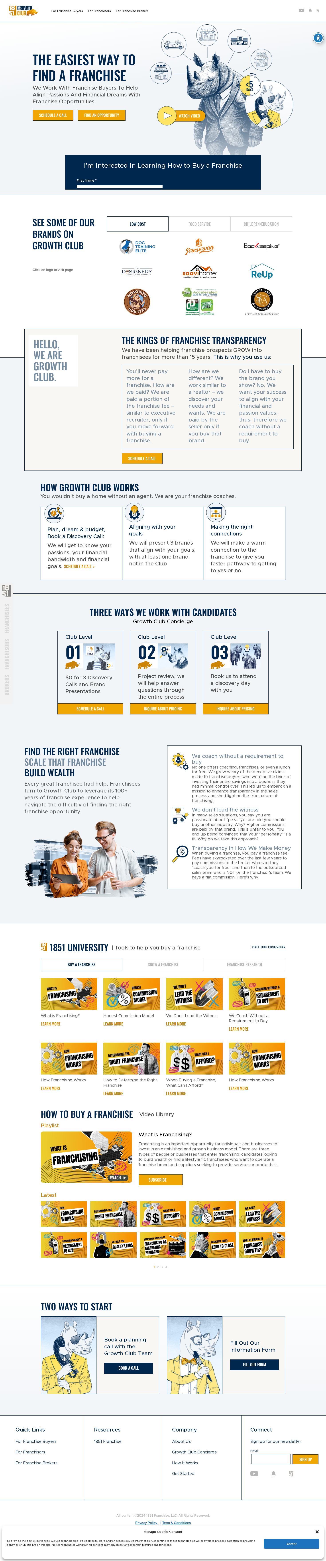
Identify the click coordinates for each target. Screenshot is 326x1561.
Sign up (305, 1459)
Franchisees (6, 618)
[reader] (23, 14)
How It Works (185, 1463)
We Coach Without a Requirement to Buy (248, 1018)
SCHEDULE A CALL (53, 115)
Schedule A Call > (79, 566)
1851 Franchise (108, 1442)
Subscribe (158, 1179)
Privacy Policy (146, 1522)
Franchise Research (244, 964)
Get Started (183, 1474)
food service (200, 224)
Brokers (6, 685)
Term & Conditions (176, 1522)
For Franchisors (99, 11)
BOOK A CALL (128, 1367)
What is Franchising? (60, 1016)
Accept (292, 1543)
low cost (138, 224)
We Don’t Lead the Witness (192, 1016)
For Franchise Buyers (67, 11)
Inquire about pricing (163, 708)
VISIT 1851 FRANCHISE (268, 947)
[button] (317, 1532)
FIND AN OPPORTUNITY (101, 115)
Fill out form (254, 1364)
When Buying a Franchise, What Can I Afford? (191, 1082)
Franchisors (6, 654)
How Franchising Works (63, 1080)
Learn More (51, 1023)
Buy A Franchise (81, 964)
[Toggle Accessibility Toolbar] (318, 38)
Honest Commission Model (128, 1016)
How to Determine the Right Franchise (130, 1082)
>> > (174, 1267)
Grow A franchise (163, 964)
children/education (261, 224)
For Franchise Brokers (132, 11)
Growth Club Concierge (194, 1452)
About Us (181, 1442)
